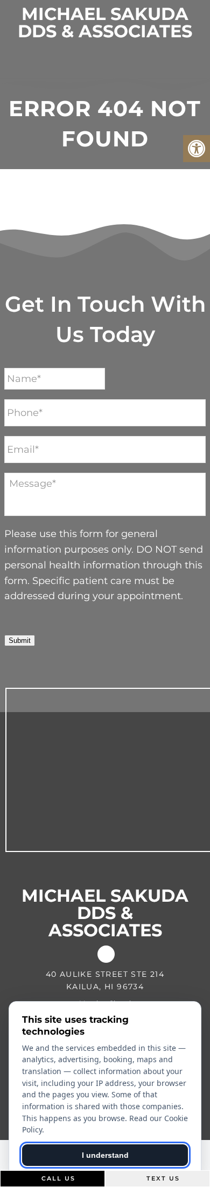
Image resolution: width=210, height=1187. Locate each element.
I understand (105, 1155)
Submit (20, 640)
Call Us (57, 1178)
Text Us (162, 1178)
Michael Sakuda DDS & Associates (105, 22)
